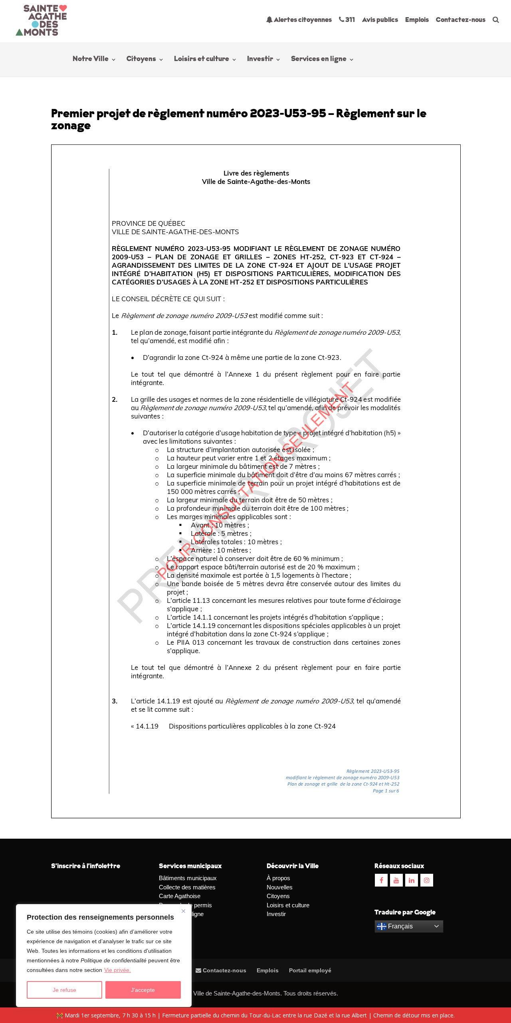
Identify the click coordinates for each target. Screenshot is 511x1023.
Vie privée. (117, 970)
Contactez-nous (460, 20)
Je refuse (64, 990)
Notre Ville (91, 60)
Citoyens (141, 60)
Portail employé (310, 970)
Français (399, 926)
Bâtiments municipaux (188, 878)
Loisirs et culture (201, 60)
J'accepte (143, 990)
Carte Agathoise (179, 896)
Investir (260, 60)
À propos (278, 878)
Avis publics (380, 20)
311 (349, 20)
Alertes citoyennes (302, 20)
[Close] (183, 911)
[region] (104, 955)
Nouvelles (280, 887)
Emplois (417, 20)
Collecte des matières (187, 887)
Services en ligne (319, 60)
